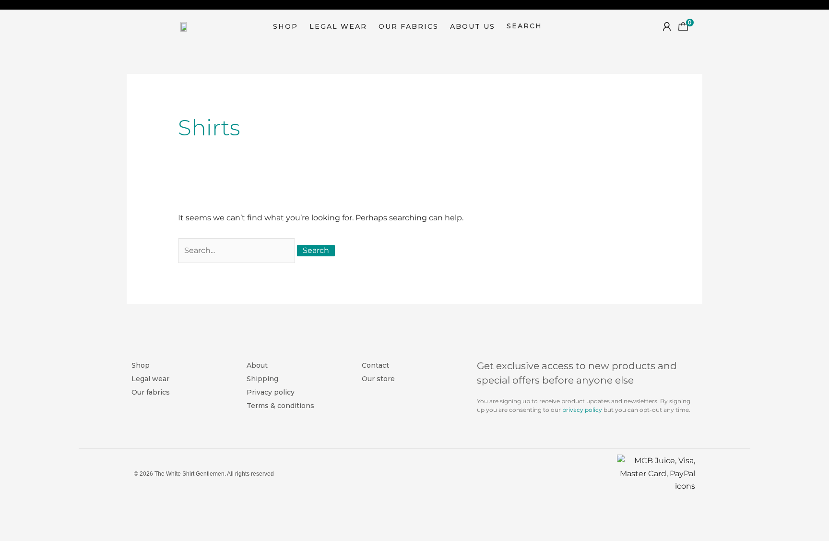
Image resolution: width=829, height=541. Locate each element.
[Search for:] (237, 250)
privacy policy (582, 409)
